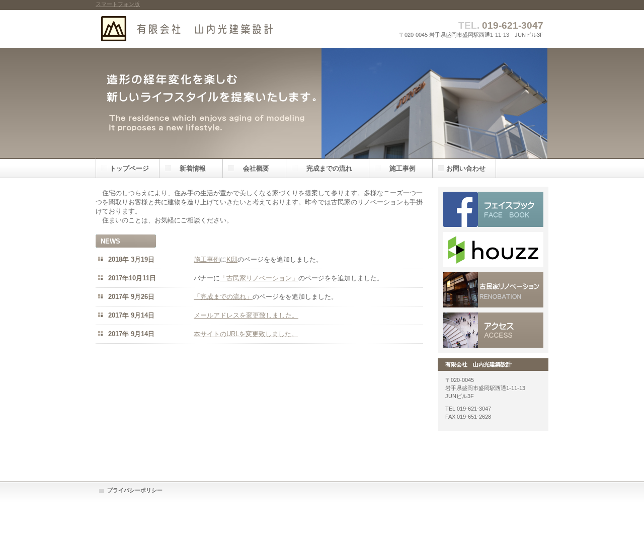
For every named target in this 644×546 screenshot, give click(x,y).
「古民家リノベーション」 (259, 278)
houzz (493, 249)
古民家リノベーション (493, 289)
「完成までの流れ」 (223, 296)
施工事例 (207, 259)
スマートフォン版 (118, 4)
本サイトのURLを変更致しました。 (246, 334)
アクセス (493, 330)
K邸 (231, 259)
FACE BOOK (493, 209)
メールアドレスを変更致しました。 (246, 315)
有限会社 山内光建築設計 (196, 29)
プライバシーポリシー (135, 490)
